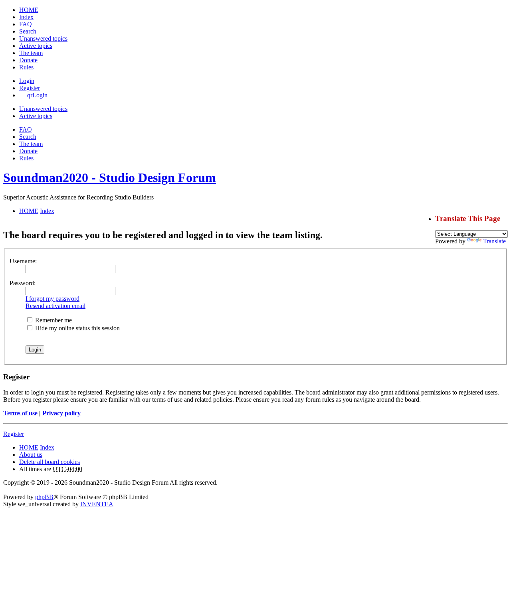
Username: (23, 261)
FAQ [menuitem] (25, 24)
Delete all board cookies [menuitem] (49, 461)
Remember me (53, 320)
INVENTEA (96, 504)
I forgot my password (52, 298)
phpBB (44, 496)
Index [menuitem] (26, 17)
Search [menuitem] (27, 31)
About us (30, 454)
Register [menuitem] (29, 88)
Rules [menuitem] (26, 67)
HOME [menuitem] (28, 9)
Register (13, 433)
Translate (494, 241)
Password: (23, 283)
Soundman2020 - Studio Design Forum (109, 177)
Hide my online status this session (77, 328)
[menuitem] (28, 60)
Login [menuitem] (26, 80)
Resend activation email (55, 305)
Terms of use (20, 413)
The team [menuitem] (31, 52)
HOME (28, 447)
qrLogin (37, 95)
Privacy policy (61, 413)
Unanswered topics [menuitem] (43, 38)
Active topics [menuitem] (35, 45)
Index (47, 447)
